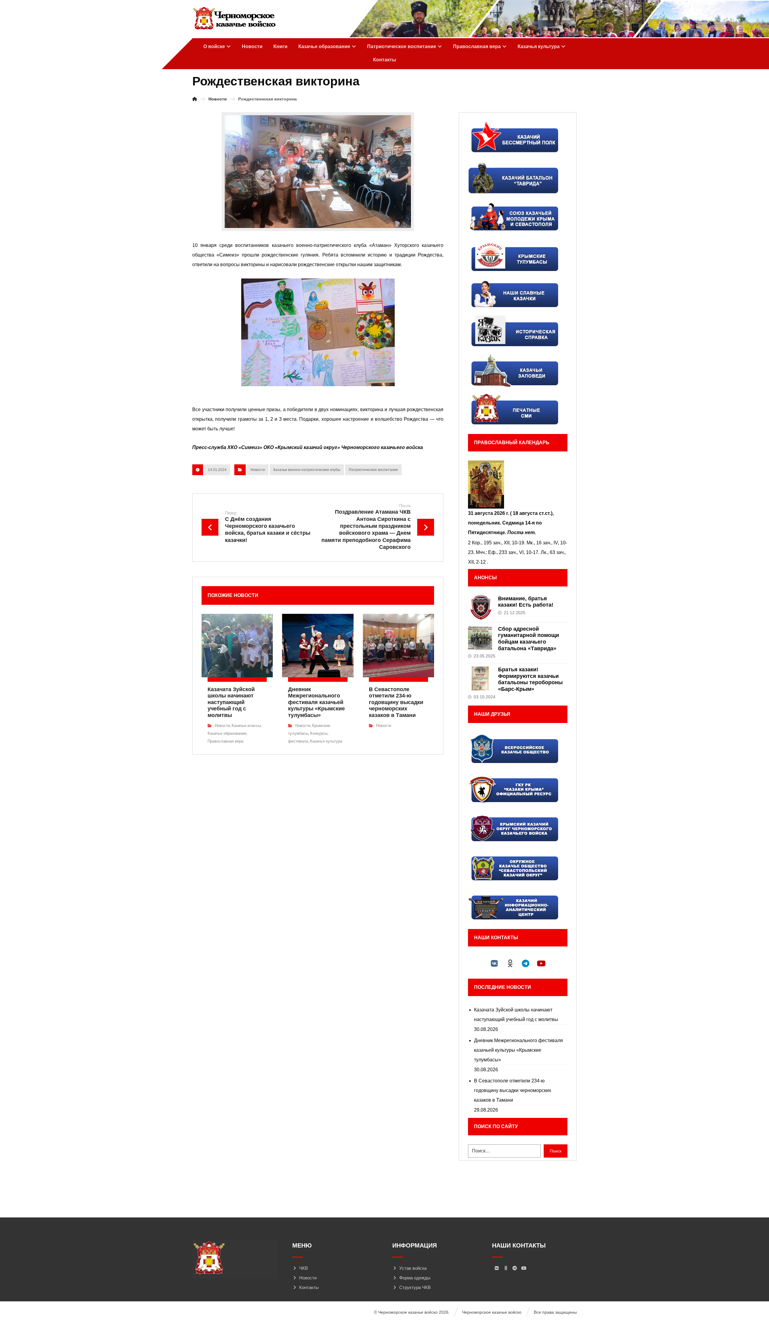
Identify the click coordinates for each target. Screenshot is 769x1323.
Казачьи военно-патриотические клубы (306, 470)
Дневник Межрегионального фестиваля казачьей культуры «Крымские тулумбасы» (518, 1050)
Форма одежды (414, 1277)
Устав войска (413, 1268)
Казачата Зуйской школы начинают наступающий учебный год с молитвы (516, 1014)
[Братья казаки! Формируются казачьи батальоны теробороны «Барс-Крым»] (480, 678)
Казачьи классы (246, 725)
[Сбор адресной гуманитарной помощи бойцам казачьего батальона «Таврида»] (480, 638)
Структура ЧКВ (415, 1287)
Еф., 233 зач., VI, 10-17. (514, 552)
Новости (258, 470)
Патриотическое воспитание (373, 470)
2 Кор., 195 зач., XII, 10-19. (496, 542)
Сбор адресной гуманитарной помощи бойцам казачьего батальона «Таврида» (528, 638)
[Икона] (517, 484)
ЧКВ (303, 1268)
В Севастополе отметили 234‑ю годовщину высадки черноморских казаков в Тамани (512, 1090)
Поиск (555, 1151)
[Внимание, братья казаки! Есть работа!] (480, 607)
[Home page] (194, 99)
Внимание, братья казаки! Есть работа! (525, 601)
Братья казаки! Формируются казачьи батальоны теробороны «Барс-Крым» (530, 679)
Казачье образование (227, 733)
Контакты (309, 1287)
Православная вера (225, 741)
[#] (494, 963)
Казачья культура (326, 741)
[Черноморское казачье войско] (234, 18)
